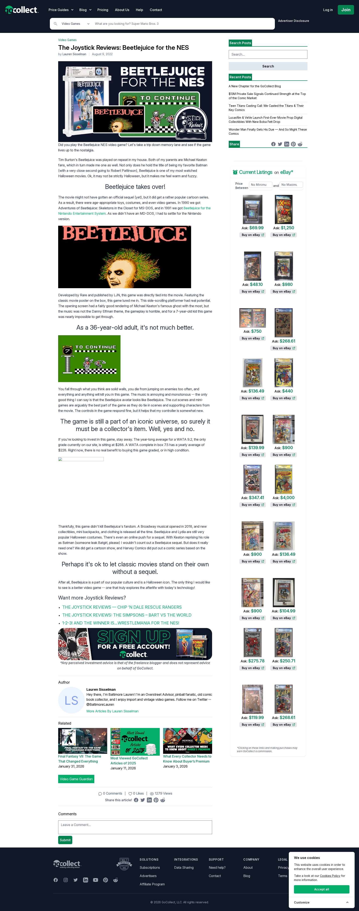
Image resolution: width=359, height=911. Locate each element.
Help (139, 10)
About (248, 867)
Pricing (102, 10)
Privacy (283, 867)
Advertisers (148, 876)
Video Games (67, 40)
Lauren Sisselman (74, 54)
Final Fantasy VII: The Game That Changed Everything (79, 758)
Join (345, 9)
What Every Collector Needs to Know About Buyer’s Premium (187, 758)
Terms (282, 876)
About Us (122, 10)
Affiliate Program (152, 884)
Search (268, 66)
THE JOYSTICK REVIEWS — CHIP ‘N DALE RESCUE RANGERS (122, 607)
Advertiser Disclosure (293, 20)
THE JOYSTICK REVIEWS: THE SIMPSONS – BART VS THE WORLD (127, 615)
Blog (246, 876)
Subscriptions (150, 867)
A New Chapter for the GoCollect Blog (255, 86)
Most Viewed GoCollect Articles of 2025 (129, 760)
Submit (65, 840)
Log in (328, 10)
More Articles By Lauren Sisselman (112, 711)
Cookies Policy (330, 875)
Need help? (217, 867)
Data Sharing (184, 867)
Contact (156, 10)
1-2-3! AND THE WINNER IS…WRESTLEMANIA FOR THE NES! (120, 623)
